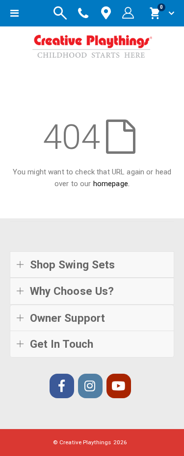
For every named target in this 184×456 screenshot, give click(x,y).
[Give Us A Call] (83, 13)
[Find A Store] (106, 13)
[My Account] (128, 13)
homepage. (111, 183)
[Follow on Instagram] (90, 386)
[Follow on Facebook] (62, 386)
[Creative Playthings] (92, 44)
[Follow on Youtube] (118, 386)
